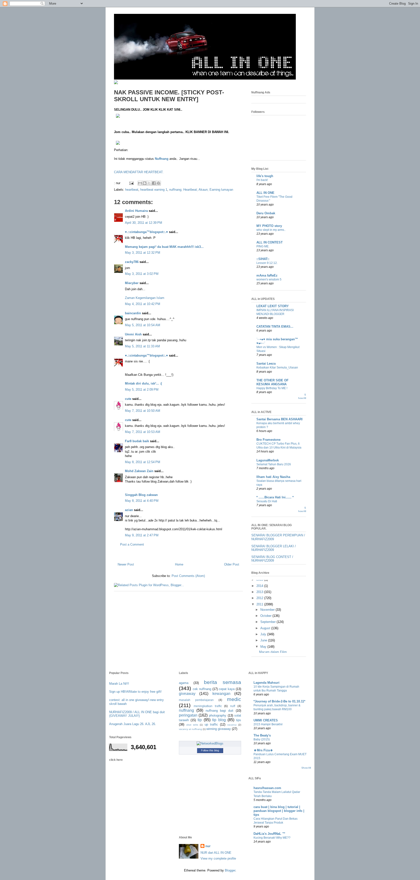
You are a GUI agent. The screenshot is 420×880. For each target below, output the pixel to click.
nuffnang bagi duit (220, 710)
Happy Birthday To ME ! (271, 388)
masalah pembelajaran (196, 699)
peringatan (188, 715)
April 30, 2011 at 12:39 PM (143, 222)
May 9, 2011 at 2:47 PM (141, 535)
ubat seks (192, 724)
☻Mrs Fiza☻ (263, 750)
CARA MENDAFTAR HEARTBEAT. (139, 172)
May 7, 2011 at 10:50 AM (142, 411)
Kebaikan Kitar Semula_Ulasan (277, 367)
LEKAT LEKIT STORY (272, 306)
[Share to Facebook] (153, 183)
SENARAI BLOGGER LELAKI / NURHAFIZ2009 (273, 548)
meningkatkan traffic (208, 706)
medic (234, 699)
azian (129, 510)
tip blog (219, 720)
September (268, 622)
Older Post (231, 564)
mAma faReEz (267, 275)
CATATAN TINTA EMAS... (274, 326)
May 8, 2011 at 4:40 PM (141, 501)
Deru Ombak (265, 213)
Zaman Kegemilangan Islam (144, 298)
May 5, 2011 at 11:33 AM (142, 346)
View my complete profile (218, 858)
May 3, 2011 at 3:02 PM (141, 274)
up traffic (211, 724)
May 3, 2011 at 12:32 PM (142, 252)
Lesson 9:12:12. (267, 263)
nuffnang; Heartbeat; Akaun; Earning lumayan (201, 189)
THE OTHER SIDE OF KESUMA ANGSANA (272, 382)
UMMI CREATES (266, 720)
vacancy (231, 724)
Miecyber (132, 283)
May (263, 646)
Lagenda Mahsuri (267, 682)
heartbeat (131, 189)
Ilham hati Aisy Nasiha (273, 477)
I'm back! (262, 180)
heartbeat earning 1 (153, 189)
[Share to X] (149, 183)
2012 (260, 598)
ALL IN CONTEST (269, 242)
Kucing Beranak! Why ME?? (272, 837)
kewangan (221, 693)
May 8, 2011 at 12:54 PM (142, 462)
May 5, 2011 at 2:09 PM (141, 389)
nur (207, 846)
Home (179, 564)
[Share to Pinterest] (158, 183)
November (268, 609)
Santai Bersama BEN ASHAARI (279, 419)
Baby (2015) (262, 739)
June (264, 640)
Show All (306, 767)
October (266, 616)
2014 (260, 586)
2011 (260, 604)
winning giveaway (218, 729)
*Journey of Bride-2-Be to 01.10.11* (279, 701)
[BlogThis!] (144, 183)
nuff (232, 706)
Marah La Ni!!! (119, 683)
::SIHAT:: (262, 259)
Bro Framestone (268, 439)
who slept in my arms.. (271, 230)
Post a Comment (132, 544)
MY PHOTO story (269, 226)
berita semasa (222, 682)
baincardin (133, 313)
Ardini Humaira (136, 211)
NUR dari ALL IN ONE (216, 852)
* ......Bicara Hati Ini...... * (275, 497)
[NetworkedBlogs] (210, 743)
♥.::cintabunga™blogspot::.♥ (146, 232)
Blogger (230, 870)
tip (200, 720)
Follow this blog (210, 750)
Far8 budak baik (137, 441)
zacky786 (132, 262)
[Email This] (140, 183)
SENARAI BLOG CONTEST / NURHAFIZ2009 (272, 559)
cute (128, 399)
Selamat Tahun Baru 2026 (273, 464)
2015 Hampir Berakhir (268, 724)
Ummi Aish (133, 334)
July (263, 634)
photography (217, 715)
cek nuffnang (202, 689)
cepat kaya (227, 689)
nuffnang (186, 710)
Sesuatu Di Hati (266, 501)
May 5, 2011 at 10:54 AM (142, 325)
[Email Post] (131, 183)
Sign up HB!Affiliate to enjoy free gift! (135, 691)
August (265, 628)
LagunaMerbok (267, 460)
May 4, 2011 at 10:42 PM (142, 304)
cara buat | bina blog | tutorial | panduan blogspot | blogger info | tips (279, 811)
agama (183, 683)
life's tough (264, 176)
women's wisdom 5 (268, 279)
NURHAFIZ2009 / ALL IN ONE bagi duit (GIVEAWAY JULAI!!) (137, 714)
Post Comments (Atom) (188, 576)
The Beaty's (262, 735)
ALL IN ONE (265, 193)
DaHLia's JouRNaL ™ (269, 833)
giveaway (187, 693)
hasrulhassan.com (267, 788)
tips (238, 720)
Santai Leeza (266, 363)
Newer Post (126, 564)
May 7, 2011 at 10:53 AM (142, 432)
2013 (260, 592)
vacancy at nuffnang (190, 729)
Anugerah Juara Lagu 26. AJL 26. (132, 724)
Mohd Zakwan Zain (139, 471)
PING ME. (262, 246)
